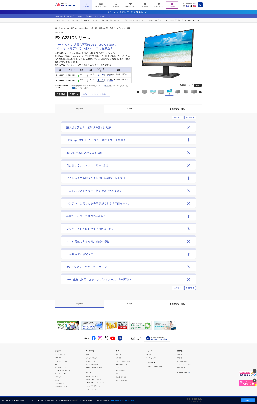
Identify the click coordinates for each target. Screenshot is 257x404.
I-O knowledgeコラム (190, 3)
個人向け (90, 20)
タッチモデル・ (173, 20)
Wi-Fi (56, 364)
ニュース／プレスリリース (184, 364)
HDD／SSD (58, 358)
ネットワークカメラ (60, 373)
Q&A (117, 367)
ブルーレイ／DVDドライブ (62, 370)
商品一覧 (62, 16)
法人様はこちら (172, 7)
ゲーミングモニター (74, 20)
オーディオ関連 (59, 383)
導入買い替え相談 (121, 377)
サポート (119, 351)
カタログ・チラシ (101, 6)
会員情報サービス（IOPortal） (94, 379)
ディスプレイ (192, 20)
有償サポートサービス (92, 376)
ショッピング (158, 6)
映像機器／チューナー (61, 367)
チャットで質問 (120, 370)
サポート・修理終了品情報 (123, 361)
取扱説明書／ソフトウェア (123, 364)
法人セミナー (89, 354)
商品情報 (58, 351)
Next (200, 92)
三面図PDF (74, 94)
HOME (57, 16)
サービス (88, 372)
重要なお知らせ (181, 367)
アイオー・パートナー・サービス (95, 367)
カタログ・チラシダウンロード (94, 358)
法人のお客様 (90, 351)
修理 (117, 373)
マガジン (148, 354)
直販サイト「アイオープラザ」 (154, 366)
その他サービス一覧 (91, 389)
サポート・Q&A (130, 6)
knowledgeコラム (151, 358)
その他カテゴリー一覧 (61, 386)
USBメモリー (59, 377)
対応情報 (116, 6)
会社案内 (145, 6)
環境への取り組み (182, 361)
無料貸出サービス (90, 361)
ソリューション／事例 (92, 364)
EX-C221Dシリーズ (104, 16)
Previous (138, 92)
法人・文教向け (134, 20)
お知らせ (118, 354)
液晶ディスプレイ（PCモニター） (75, 16)
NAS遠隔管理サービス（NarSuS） (95, 382)
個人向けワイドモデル (92, 16)
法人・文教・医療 (110, 20)
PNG (197, 85)
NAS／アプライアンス (61, 361)
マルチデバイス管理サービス (93, 386)
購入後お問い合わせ (121, 380)
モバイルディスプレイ (154, 20)
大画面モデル (60, 20)
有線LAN (57, 380)
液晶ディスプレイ (60, 354)
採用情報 (179, 358)
